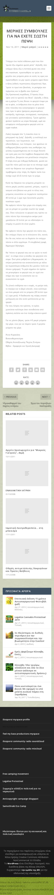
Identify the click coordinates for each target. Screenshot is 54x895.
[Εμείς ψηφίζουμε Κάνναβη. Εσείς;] (9, 653)
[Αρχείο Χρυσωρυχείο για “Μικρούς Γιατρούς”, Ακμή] (27, 433)
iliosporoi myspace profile (16, 719)
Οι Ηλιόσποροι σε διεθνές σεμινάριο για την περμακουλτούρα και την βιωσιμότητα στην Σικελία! (29, 637)
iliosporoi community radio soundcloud (23, 741)
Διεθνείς (30, 644)
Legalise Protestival (13, 781)
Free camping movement (16, 773)
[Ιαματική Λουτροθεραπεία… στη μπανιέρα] (27, 511)
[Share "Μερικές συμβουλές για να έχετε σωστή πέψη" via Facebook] (11, 370)
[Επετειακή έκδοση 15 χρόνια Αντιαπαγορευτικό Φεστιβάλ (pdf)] (9, 600)
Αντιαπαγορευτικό (35, 607)
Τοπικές (18, 625)
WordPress (13, 863)
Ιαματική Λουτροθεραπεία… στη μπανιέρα (24, 529)
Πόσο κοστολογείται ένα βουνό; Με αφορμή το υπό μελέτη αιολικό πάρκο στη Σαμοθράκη (29, 690)
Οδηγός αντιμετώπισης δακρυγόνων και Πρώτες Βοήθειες (26, 569)
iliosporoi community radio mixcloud (22, 748)
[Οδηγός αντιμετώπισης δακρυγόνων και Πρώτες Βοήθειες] (27, 551)
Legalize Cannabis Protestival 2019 (30, 618)
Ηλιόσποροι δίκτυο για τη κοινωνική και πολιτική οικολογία (25, 832)
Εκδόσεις (18, 609)
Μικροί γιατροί (28, 46)
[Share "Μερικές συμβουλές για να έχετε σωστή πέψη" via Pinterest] (25, 370)
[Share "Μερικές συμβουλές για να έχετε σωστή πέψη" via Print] (43, 370)
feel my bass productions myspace (21, 733)
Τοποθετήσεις (33, 697)
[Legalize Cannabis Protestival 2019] (9, 619)
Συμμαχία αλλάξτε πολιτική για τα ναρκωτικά (22, 790)
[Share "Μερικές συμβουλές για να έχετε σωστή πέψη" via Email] (37, 370)
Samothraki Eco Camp (14, 806)
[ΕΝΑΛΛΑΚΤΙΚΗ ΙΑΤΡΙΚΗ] (27, 473)
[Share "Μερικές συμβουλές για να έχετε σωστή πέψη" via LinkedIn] (31, 370)
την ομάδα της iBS (30, 870)
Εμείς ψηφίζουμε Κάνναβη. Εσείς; (29, 653)
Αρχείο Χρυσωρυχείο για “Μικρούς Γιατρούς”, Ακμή (26, 451)
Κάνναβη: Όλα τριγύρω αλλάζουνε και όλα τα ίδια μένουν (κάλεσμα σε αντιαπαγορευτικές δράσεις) (30, 669)
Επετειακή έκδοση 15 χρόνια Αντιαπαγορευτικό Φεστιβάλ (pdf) (30, 601)
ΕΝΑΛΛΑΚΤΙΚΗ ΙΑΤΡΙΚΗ (18, 490)
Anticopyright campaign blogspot (20, 798)
